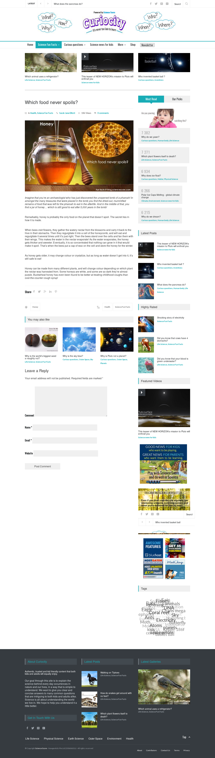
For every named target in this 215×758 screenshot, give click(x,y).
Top (184, 737)
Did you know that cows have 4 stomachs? (172, 339)
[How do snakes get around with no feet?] (89, 699)
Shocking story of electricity (170, 317)
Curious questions (146, 80)
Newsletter (147, 45)
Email (28, 440)
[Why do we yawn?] (164, 118)
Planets (103, 363)
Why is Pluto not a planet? (113, 355)
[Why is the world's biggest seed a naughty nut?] (41, 339)
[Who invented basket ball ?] (164, 62)
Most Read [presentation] (151, 99)
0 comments (103, 113)
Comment (29, 415)
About (139, 750)
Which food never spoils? (51, 102)
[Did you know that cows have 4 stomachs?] (146, 345)
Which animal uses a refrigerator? (42, 76)
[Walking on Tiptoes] (89, 679)
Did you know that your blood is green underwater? (172, 360)
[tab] (151, 101)
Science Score (41, 748)
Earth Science (76, 738)
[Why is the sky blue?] (79, 339)
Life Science (30, 80)
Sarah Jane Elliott (67, 113)
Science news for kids (91, 82)
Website (29, 453)
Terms (177, 750)
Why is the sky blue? (73, 355)
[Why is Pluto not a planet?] (116, 339)
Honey (35, 307)
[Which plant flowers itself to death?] (89, 720)
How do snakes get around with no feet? (116, 694)
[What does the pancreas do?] (146, 291)
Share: (28, 292)
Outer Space (84, 359)
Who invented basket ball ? (151, 76)
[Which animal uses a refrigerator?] (51, 62)
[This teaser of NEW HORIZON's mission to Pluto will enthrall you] (107, 62)
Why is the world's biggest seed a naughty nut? (40, 357)
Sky (91, 359)
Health (33, 113)
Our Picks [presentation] (177, 99)
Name (28, 427)
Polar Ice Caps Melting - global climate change (160, 196)
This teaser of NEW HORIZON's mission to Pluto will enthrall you (84, 3)
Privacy (172, 531)
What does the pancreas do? (171, 284)
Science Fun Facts (43, 80)
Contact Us (165, 750)
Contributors (151, 750)
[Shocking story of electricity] (146, 324)
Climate (144, 201)
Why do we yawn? (150, 136)
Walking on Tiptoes (109, 672)
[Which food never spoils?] (79, 155)
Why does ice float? (151, 175)
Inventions (159, 80)
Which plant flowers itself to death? (158, 156)
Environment (154, 201)
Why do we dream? (151, 216)
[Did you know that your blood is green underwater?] (146, 365)
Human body (163, 140)
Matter (160, 179)
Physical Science (171, 179)
